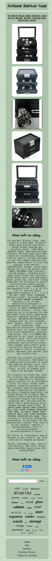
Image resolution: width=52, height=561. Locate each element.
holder (25, 498)
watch (17, 521)
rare (29, 508)
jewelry (16, 497)
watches (37, 494)
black (40, 498)
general (30, 533)
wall (25, 513)
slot (26, 522)
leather (30, 526)
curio (37, 526)
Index (27, 542)
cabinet (18, 507)
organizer (16, 516)
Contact (27, 549)
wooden (25, 489)
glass (39, 502)
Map (27, 545)
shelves (14, 502)
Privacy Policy (27, 552)
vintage (20, 525)
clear (28, 530)
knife (34, 530)
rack (41, 530)
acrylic (16, 512)
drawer (23, 533)
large (22, 503)
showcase (35, 489)
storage (35, 521)
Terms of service (27, 555)
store (39, 512)
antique (41, 516)
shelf (17, 488)
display (23, 493)
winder (29, 516)
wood (29, 502)
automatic (17, 529)
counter (33, 498)
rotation (31, 513)
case (37, 506)
